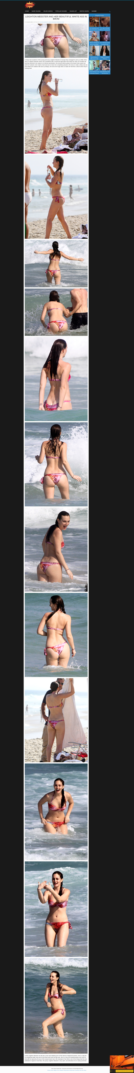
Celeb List (73, 11)
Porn (58, 1070)
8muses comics (50, 1070)
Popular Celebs (61, 11)
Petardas (61, 1070)
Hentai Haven (84, 11)
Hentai (85, 1070)
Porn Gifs (81, 1070)
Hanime (94, 11)
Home (27, 11)
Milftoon (55, 1070)
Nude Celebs (36, 11)
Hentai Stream (66, 1070)
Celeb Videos (48, 11)
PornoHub (77, 1070)
